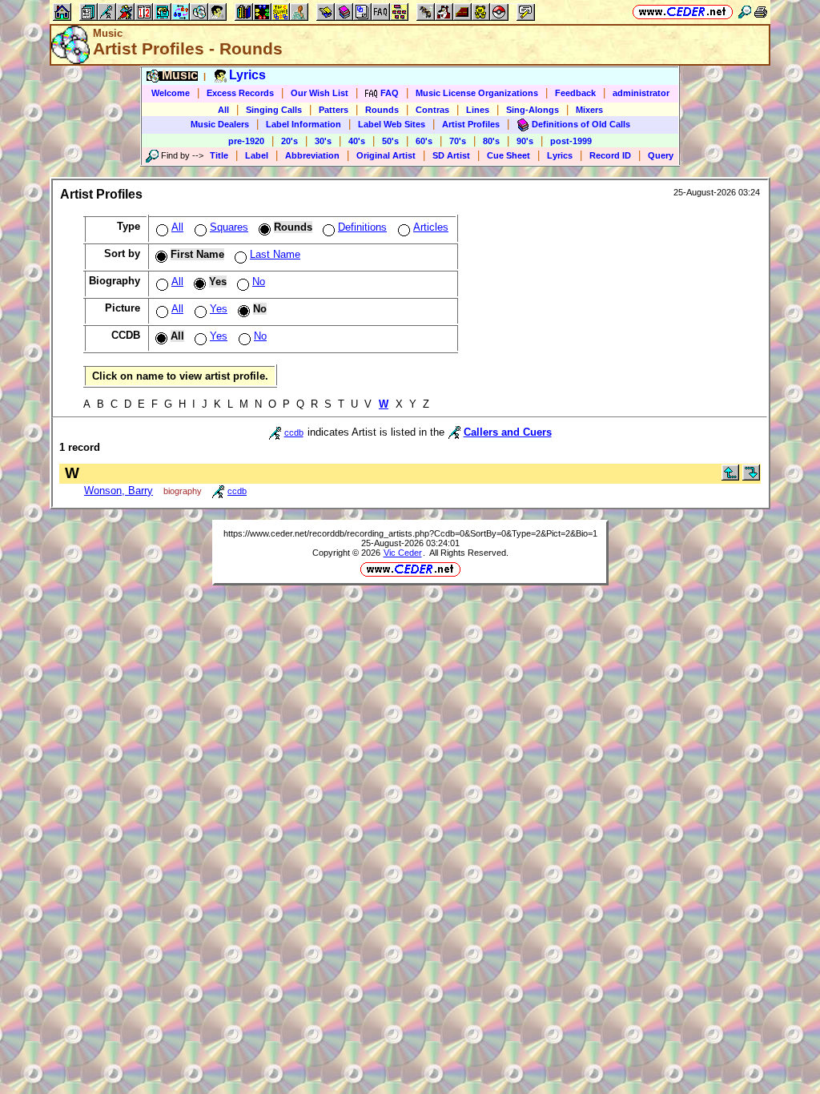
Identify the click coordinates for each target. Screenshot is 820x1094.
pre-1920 (246, 141)
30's (323, 141)
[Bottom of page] (751, 477)
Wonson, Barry (118, 491)
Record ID (610, 155)
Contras (432, 110)
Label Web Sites (391, 124)
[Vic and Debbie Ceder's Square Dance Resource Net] (682, 12)
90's (525, 141)
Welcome (170, 93)
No (258, 282)
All (223, 110)
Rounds (382, 110)
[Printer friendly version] (760, 12)
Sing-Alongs (532, 110)
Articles (430, 227)
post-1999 (571, 141)
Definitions (362, 227)
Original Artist (386, 155)
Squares (229, 227)
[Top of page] (730, 477)
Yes (218, 309)
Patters (333, 110)
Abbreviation (312, 155)
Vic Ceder (403, 552)
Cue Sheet (508, 155)
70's (457, 141)
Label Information (303, 124)
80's (491, 141)
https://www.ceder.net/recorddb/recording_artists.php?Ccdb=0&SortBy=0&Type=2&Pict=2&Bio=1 (410, 533)
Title (219, 155)
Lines (477, 110)
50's (390, 141)
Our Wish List (319, 93)
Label (256, 155)
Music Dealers (220, 124)
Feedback (575, 93)
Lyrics (560, 155)
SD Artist (451, 155)
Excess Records (240, 93)
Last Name (275, 254)
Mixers (589, 110)
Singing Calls (274, 110)
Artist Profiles (471, 124)
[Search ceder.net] (744, 12)
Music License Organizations (477, 93)
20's (289, 141)
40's (356, 141)
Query (660, 155)
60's (424, 141)
